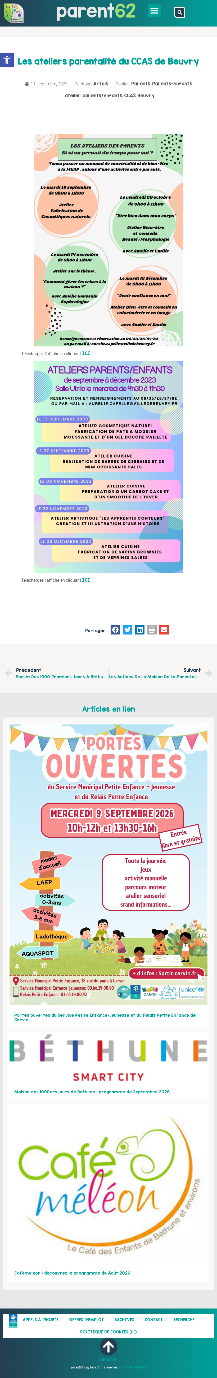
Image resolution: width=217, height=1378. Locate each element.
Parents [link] (140, 83)
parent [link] (85, 10)
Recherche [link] (184, 1320)
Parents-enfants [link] (172, 83)
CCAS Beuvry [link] (139, 95)
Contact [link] (154, 1320)
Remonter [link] (108, 1359)
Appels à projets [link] (40, 1320)
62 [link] (125, 10)
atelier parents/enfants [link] (93, 95)
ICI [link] (86, 353)
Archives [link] (124, 1320)
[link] (7, 60)
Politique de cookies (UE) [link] (108, 1332)
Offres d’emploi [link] (86, 1320)
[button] (154, 10)
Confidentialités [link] (132, 1367)
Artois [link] (100, 83)
